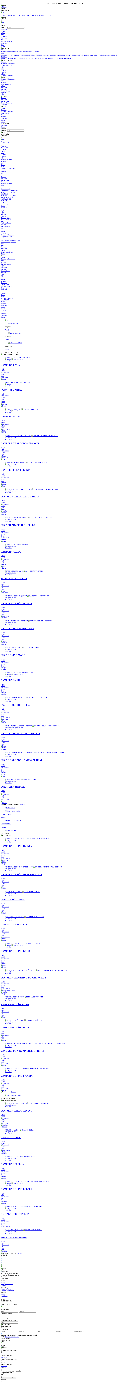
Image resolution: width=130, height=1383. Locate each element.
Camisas (3, 149)
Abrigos (61, 58)
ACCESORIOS (6, 55)
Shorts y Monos (69, 58)
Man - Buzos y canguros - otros (10, 240)
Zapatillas (4, 315)
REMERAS (4, 148)
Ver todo (3, 146)
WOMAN (4, 207)
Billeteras (3, 303)
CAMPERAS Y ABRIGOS (19, 55)
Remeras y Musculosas (8, 235)
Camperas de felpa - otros (8, 242)
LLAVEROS (5, 300)
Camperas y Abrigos (7, 252)
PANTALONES (84, 55)
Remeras (3, 51)
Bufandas (3, 296)
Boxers (3, 301)
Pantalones (9, 51)
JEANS (114, 55)
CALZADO (108, 55)
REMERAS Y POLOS (35, 55)
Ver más (7, 330)
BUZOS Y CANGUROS (57, 55)
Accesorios (42, 15)
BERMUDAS (94, 55)
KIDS (37, 15)
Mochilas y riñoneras (7, 298)
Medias (3, 308)
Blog (10, 15)
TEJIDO (101, 55)
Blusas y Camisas (38, 58)
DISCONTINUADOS (19, 15)
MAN (2, 185)
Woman (32, 15)
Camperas (25, 51)
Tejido (9, 58)
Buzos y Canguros (33, 51)
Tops (2, 274)
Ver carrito (4, 1357)
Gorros (3, 307)
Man (28, 15)
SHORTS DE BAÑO (72, 55)
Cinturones (4, 305)
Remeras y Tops (28, 58)
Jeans (46, 58)
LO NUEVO (5, 15)
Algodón (13, 58)
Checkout (4, 1366)
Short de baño (17, 51)
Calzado (48, 15)
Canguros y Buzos (6, 236)
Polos (2, 158)
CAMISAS (45, 55)
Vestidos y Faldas (53, 58)
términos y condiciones (12, 1337)
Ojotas (3, 317)
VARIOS (3, 58)
